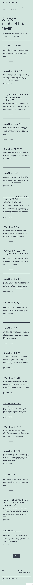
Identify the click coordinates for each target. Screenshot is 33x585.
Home (3, 7)
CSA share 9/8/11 (11, 327)
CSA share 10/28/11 (12, 71)
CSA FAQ (7, 7)
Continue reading (15, 80)
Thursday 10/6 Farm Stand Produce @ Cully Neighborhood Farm (16, 199)
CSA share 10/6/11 (12, 172)
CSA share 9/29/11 (12, 227)
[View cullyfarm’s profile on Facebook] (2, 570)
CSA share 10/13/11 (12, 149)
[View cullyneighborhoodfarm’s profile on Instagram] (3, 570)
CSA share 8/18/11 (12, 427)
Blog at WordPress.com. (6, 580)
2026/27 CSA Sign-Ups (15, 7)
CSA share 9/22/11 (12, 279)
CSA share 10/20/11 (12, 124)
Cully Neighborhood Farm (9, 2)
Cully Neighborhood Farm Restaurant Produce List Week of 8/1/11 (15, 503)
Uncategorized (11, 61)
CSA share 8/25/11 (12, 403)
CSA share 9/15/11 (12, 302)
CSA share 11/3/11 (12, 45)
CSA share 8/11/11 (12, 451)
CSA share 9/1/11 (11, 378)
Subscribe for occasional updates (24, 572)
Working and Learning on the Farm (9, 9)
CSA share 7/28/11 (12, 530)
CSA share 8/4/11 (11, 474)
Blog (22, 7)
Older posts (16, 556)
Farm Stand (26, 7)
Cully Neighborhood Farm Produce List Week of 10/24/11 (15, 97)
